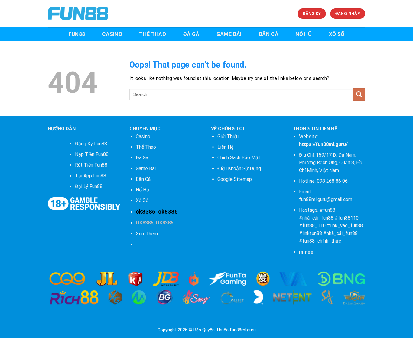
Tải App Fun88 (90, 176)
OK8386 (144, 223)
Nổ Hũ (142, 190)
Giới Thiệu (228, 136)
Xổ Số (142, 200)
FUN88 (77, 34)
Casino (143, 136)
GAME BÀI (229, 34)
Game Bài (146, 168)
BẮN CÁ (268, 34)
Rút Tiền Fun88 (91, 165)
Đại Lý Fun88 (88, 186)
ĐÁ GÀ (191, 34)
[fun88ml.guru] (78, 13)
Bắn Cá (143, 179)
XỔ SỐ (337, 34)
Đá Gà (142, 158)
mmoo (306, 252)
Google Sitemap (234, 179)
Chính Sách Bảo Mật (238, 158)
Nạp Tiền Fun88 (92, 154)
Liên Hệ (225, 147)
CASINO (112, 34)
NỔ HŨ (303, 34)
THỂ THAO (152, 34)
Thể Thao (146, 147)
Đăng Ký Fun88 (91, 144)
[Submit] (359, 94)
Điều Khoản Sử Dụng (239, 168)
